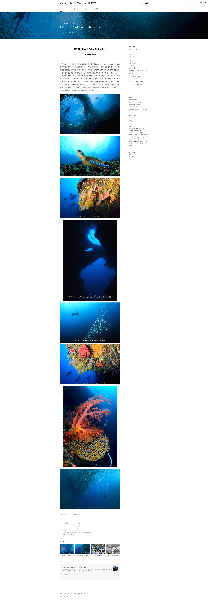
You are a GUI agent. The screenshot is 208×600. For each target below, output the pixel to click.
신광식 (138, 137)
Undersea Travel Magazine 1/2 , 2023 (72, 528)
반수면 (132, 58)
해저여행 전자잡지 (133, 100)
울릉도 (130, 141)
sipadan (137, 133)
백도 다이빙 (141, 128)
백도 (130, 139)
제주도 (137, 139)
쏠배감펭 (131, 130)
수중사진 (132, 52)
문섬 (141, 139)
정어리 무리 (136, 130)
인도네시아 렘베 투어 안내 (135, 102)
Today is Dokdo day (67, 534)
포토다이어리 (134, 49)
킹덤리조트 (131, 133)
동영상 (132, 68)
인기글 (135, 116)
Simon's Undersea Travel (137, 81)
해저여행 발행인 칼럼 (135, 84)
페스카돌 (141, 135)
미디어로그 (77, 9)
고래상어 (136, 128)
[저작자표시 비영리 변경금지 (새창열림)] (79, 514)
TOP (146, 594)
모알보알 (136, 143)
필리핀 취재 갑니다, (133, 107)
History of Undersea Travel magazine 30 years (74, 530)
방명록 (96, 9)
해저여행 (131, 137)
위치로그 (86, 9)
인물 (132, 65)
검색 (143, 3)
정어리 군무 (131, 135)
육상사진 (132, 63)
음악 (131, 73)
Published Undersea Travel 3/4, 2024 (72, 526)
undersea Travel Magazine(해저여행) (78, 3)
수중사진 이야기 (134, 79)
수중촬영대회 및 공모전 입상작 (138, 70)
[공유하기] (66, 514)
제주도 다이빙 (136, 141)
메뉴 (132, 46)
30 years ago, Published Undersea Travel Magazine (76, 532)
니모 (135, 137)
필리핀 (144, 139)
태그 (67, 9)
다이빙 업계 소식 (66, 523)
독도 (141, 130)
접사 (132, 56)
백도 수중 (131, 143)
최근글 (130, 116)
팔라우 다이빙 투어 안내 (134, 104)
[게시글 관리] (68, 514)
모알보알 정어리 (142, 143)
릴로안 (145, 135)
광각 (132, 54)
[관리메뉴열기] (205, 3)
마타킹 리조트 (144, 137)
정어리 (141, 141)
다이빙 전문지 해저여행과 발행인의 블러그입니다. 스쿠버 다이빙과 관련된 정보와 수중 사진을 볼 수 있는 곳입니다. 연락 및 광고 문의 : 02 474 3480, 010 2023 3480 (87, 570)
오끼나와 (131, 128)
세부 (141, 133)
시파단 (133, 139)
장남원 (136, 135)
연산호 (145, 141)
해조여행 (133, 60)
